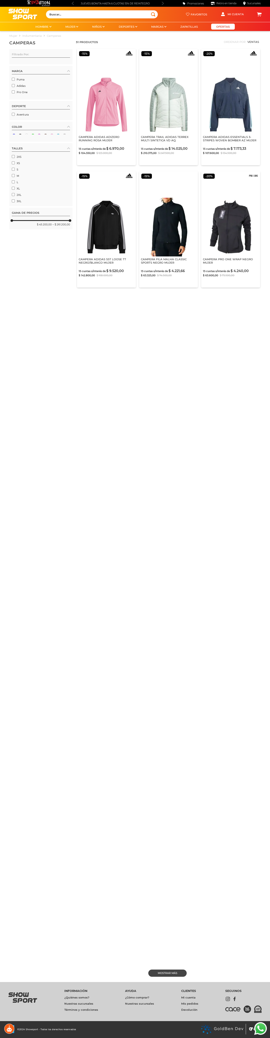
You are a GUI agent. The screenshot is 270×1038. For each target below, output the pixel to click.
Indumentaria (32, 35)
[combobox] (102, 14)
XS (18, 246)
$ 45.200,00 (44, 308)
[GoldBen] (222, 1029)
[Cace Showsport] (234, 1011)
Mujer (13, 35)
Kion (20, 104)
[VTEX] (254, 1029)
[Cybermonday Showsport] (258, 1009)
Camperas (54, 35)
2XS (19, 240)
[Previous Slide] (73, 3)
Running (22, 182)
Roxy (20, 136)
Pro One (22, 92)
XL (18, 272)
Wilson (21, 123)
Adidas (21, 85)
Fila (19, 98)
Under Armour (26, 130)
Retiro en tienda (226, 3)
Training (22, 188)
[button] (41, 55)
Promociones (195, 3)
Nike (20, 117)
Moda (20, 175)
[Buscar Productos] (153, 14)
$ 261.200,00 (61, 308)
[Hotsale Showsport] (249, 1009)
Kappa (21, 149)
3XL (19, 284)
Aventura (23, 169)
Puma (21, 79)
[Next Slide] (163, 3)
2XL (19, 278)
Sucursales (254, 3)
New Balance (25, 142)
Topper (21, 111)
